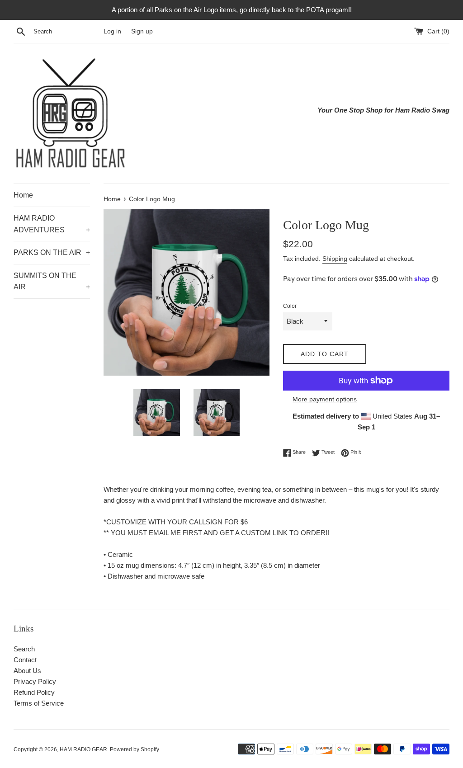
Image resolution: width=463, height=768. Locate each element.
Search (24, 649)
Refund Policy (34, 692)
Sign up (142, 31)
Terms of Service (39, 703)
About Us (27, 670)
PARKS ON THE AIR (52, 252)
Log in (112, 31)
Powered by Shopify (134, 749)
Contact (25, 660)
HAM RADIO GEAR (83, 749)
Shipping (334, 258)
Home (23, 195)
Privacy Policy (35, 681)
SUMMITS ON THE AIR (52, 281)
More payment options (325, 399)
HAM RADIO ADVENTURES (52, 224)
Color (290, 306)
